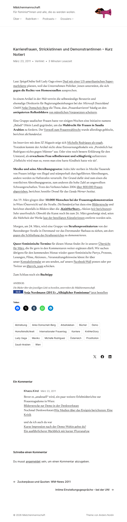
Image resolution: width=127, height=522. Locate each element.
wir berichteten (101, 209)
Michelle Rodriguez (55, 338)
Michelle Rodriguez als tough (85, 142)
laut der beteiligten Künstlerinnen (64, 218)
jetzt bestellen (66, 292)
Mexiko (36, 338)
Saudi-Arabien (22, 344)
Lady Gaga (21, 338)
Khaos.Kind (31, 391)
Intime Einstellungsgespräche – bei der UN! (82, 489)
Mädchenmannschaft (26, 7)
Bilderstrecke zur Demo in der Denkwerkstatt (51, 405)
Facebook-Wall (82, 261)
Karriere (76, 331)
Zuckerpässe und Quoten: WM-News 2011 (44, 481)
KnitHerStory (70, 209)
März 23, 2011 (48, 391)
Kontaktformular (31, 261)
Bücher (83, 324)
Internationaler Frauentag (53, 331)
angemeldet (33, 461)
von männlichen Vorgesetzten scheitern (73, 112)
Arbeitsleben (67, 324)
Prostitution (92, 338)
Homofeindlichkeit (24, 331)
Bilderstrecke (100, 204)
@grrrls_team (35, 266)
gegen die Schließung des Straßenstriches (38, 235)
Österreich (75, 338)
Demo (95, 324)
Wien (38, 344)
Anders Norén (106, 515)
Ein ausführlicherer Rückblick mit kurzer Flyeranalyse (56, 431)
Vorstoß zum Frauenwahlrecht (62, 129)
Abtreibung (21, 324)
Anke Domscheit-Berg (35, 108)
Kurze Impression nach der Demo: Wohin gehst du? (55, 426)
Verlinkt (39, 61)
